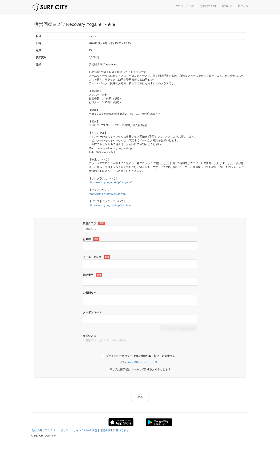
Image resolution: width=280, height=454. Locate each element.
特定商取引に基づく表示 (114, 430)
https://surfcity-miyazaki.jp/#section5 (110, 205)
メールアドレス (96, 257)
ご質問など (89, 292)
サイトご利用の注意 (85, 430)
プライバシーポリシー (57, 430)
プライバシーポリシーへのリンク (137, 362)
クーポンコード (92, 312)
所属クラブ (93, 223)
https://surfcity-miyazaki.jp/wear (107, 193)
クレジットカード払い (113, 340)
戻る (140, 396)
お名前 (90, 239)
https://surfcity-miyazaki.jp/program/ (110, 182)
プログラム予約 (184, 6)
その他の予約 (208, 6)
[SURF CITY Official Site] (49, 7)
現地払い (90, 340)
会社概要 (36, 430)
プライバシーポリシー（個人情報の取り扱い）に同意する (140, 356)
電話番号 (92, 275)
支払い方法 (89, 335)
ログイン (243, 6)
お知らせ (227, 6)
